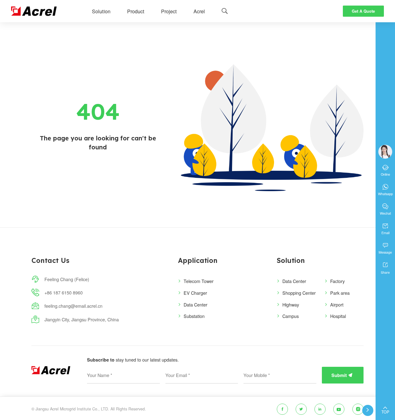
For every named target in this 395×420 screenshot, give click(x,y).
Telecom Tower (199, 281)
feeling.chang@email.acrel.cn (73, 305)
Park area (340, 292)
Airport (336, 304)
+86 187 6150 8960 (63, 292)
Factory (337, 281)
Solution (101, 11)
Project (169, 11)
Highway (290, 304)
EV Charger (195, 292)
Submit (342, 375)
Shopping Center (299, 292)
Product (135, 11)
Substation (194, 316)
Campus (290, 316)
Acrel (199, 11)
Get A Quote (363, 11)
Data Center (195, 304)
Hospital (338, 316)
